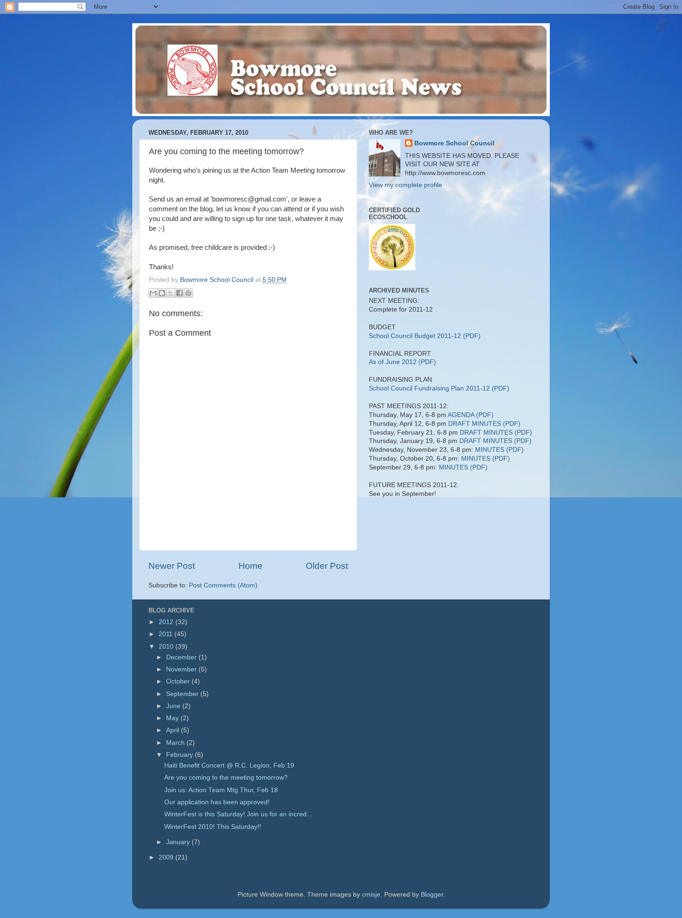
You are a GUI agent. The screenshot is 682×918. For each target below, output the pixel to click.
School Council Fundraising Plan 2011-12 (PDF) (439, 388)
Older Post (327, 566)
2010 (167, 646)
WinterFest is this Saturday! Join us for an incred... (238, 814)
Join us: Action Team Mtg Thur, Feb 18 (221, 790)
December (182, 657)
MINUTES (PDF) (499, 449)
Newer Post (171, 566)
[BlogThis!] (162, 293)
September (183, 693)
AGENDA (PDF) (471, 414)
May (173, 718)
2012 (167, 622)
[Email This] (153, 293)
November (182, 669)
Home (250, 566)
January (179, 842)
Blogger (432, 894)
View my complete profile (405, 185)
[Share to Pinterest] (188, 293)
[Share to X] (170, 293)
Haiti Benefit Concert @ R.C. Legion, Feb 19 (229, 765)
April (173, 730)
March (176, 742)
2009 (167, 857)
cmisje (371, 894)
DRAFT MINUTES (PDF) (484, 423)
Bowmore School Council (454, 143)
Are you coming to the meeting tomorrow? (226, 777)
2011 (166, 634)
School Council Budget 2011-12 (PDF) (425, 335)
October (179, 681)
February (180, 754)
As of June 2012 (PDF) (402, 361)
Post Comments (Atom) (223, 585)
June (174, 706)
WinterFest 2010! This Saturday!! (212, 826)
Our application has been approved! (217, 802)
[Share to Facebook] (179, 293)
